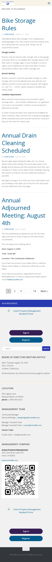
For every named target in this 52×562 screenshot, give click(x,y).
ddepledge (9, 34)
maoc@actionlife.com (32, 425)
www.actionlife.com (10, 460)
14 (34, 291)
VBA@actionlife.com (15, 279)
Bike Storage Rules (18, 24)
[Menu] (49, 3)
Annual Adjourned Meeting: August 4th (23, 211)
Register (26, 340)
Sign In (26, 332)
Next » (44, 291)
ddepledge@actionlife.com (29, 417)
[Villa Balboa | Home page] (10, 3)
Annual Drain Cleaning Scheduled (19, 142)
